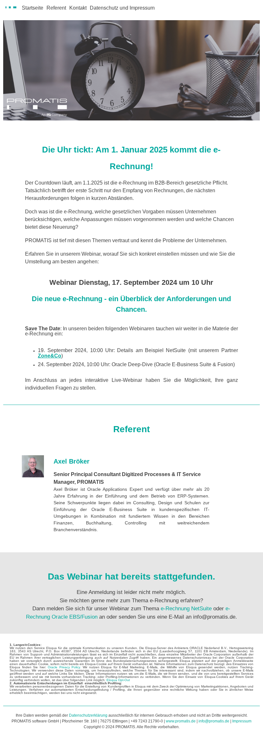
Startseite (32, 8)
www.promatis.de (181, 721)
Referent (56, 8)
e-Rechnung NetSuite (186, 608)
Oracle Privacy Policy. (64, 667)
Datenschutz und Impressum (122, 8)
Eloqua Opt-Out (118, 680)
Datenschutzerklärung (88, 715)
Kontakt (78, 8)
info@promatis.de (214, 721)
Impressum (241, 721)
